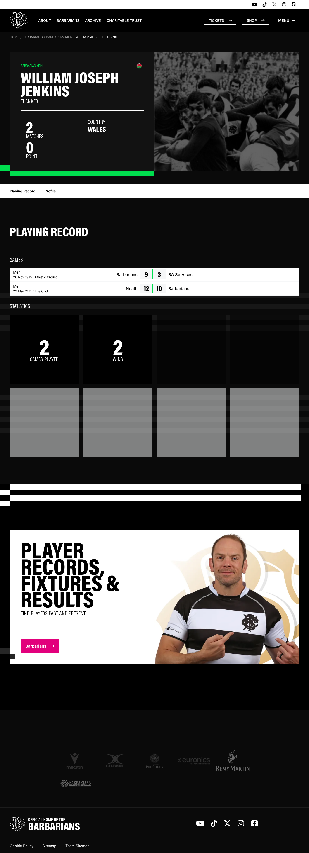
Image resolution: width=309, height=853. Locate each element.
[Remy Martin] (233, 760)
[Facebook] (294, 4)
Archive (93, 20)
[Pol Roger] (154, 760)
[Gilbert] (115, 760)
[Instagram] (284, 4)
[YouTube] (254, 4)
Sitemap (49, 845)
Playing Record (23, 191)
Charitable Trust (124, 20)
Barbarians (68, 20)
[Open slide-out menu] (287, 20)
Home (14, 37)
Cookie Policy (21, 845)
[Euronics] (194, 760)
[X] (274, 4)
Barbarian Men (59, 37)
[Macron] (75, 760)
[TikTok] (265, 4)
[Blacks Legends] (75, 783)
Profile (50, 191)
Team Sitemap (77, 845)
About (44, 20)
